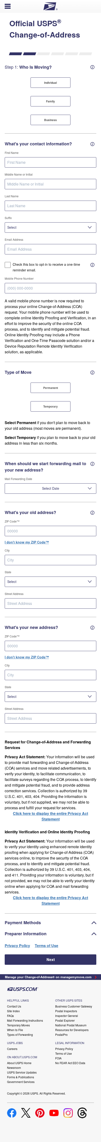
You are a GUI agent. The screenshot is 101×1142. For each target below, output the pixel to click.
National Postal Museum (70, 1025)
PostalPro (61, 1034)
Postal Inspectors (66, 1011)
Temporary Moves (18, 1025)
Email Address (14, 239)
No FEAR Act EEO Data (70, 1063)
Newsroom (14, 1068)
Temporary (50, 406)
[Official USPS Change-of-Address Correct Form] (95, 977)
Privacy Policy (17, 945)
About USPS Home (19, 1063)
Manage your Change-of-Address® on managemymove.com (48, 977)
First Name (12, 153)
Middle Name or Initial (19, 174)
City (7, 550)
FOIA (58, 1058)
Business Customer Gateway (73, 1006)
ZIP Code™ (12, 521)
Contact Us (14, 1006)
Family (50, 101)
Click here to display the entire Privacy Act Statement (50, 816)
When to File (15, 1030)
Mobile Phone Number (19, 278)
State (8, 572)
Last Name (12, 196)
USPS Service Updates (22, 1072)
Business (50, 120)
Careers (12, 1049)
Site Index (13, 1011)
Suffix (8, 218)
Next (51, 959)
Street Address (14, 594)
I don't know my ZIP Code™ (27, 542)
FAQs (10, 1016)
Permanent (50, 388)
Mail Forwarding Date (18, 479)
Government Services (21, 1082)
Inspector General (66, 1016)
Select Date (50, 488)
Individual (50, 82)
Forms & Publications (20, 1077)
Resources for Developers (72, 1030)
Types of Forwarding (20, 1034)
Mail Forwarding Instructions (25, 1020)
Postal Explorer (65, 1020)
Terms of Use (63, 1053)
